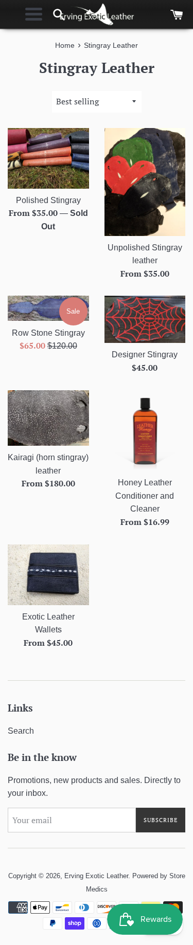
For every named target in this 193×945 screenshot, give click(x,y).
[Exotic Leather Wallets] (48, 574)
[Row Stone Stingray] (48, 308)
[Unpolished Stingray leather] (145, 182)
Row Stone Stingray (48, 333)
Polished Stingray (48, 200)
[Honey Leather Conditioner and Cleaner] (145, 430)
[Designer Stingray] (145, 319)
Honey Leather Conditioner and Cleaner (144, 495)
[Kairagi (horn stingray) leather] (48, 418)
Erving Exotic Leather (96, 876)
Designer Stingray (145, 354)
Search (21, 730)
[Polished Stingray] (48, 158)
